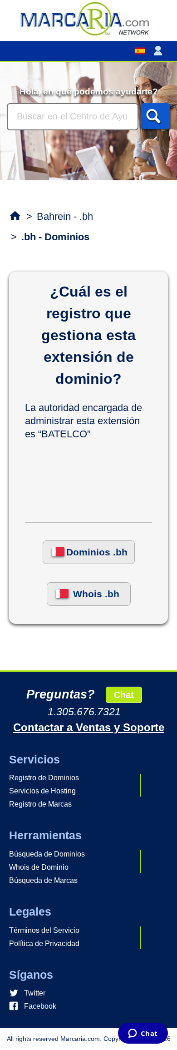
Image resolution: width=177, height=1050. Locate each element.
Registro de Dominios (44, 778)
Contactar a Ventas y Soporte (88, 727)
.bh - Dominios (55, 237)
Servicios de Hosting (42, 791)
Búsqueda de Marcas (43, 880)
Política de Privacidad (44, 943)
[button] (159, 51)
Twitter (34, 993)
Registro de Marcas (40, 804)
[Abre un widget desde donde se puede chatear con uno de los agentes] (143, 1034)
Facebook (40, 1006)
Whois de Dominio (39, 867)
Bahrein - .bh (65, 216)
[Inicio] (88, 18)
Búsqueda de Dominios (47, 854)
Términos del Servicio (44, 930)
